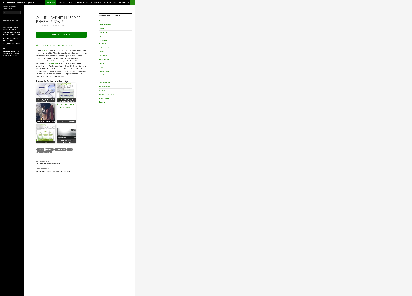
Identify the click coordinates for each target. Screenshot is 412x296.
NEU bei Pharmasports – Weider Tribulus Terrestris (53, 170)
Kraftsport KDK (96, 2)
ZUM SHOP (50, 3)
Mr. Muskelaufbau (58, 25)
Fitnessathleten (124, 2)
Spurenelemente (104, 86)
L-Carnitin (44, 50)
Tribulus (102, 90)
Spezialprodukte (104, 83)
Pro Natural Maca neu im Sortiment (48, 162)
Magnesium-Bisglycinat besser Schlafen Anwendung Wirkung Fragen (11, 34)
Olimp (70, 149)
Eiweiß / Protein (104, 44)
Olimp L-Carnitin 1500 (44, 152)
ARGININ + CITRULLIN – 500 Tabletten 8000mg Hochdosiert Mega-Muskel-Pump (11, 53)
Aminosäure (61, 2)
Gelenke (102, 52)
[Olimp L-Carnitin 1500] (54, 45)
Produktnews (50, 14)
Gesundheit (103, 55)
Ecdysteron (103, 40)
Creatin (70, 2)
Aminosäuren (103, 21)
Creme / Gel (103, 32)
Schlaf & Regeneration (106, 79)
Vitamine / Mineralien (106, 94)
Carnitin (40, 149)
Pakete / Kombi (104, 71)
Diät (100, 36)
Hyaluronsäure (104, 59)
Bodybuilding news (110, 2)
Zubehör (102, 102)
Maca (101, 67)
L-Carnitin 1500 (60, 149)
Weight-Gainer (104, 98)
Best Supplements (105, 24)
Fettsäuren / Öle (104, 48)
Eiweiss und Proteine (81, 2)
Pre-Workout (103, 75)
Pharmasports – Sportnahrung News (18, 2)
